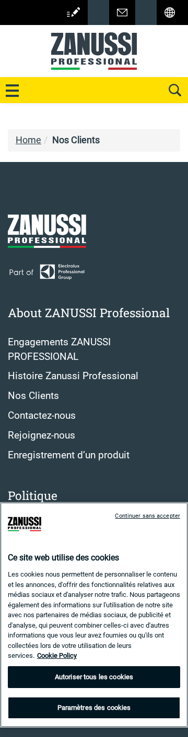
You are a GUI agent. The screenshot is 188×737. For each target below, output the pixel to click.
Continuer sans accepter (147, 516)
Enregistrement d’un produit (69, 455)
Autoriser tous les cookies (94, 677)
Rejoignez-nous (41, 435)
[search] (175, 90)
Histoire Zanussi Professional (73, 376)
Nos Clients (33, 396)
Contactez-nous (42, 415)
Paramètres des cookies (94, 707)
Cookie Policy (57, 655)
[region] (94, 615)
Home (28, 140)
